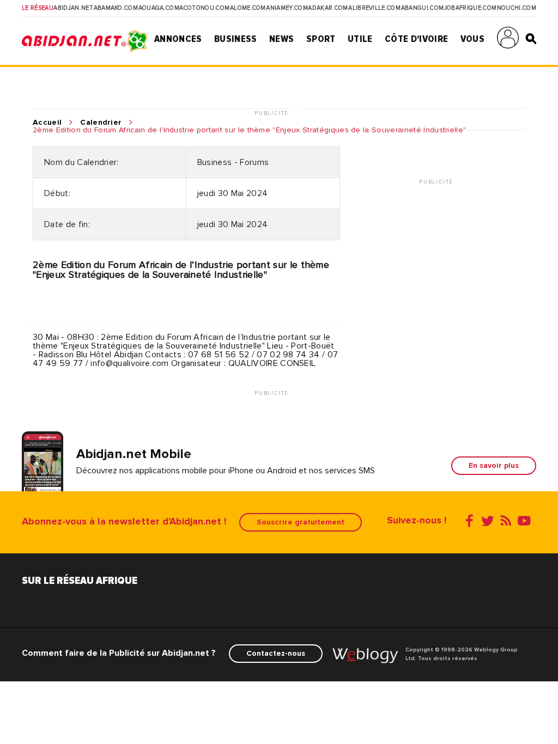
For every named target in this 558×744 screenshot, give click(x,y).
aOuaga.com (158, 8)
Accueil (47, 122)
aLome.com (248, 8)
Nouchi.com (516, 8)
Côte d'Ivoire (416, 39)
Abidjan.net (73, 8)
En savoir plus (494, 465)
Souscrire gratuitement (300, 522)
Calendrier (101, 122)
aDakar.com (328, 8)
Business (235, 39)
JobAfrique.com (470, 8)
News (281, 39)
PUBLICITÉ (272, 114)
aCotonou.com (204, 8)
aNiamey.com (287, 8)
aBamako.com (116, 8)
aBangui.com (422, 8)
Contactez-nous (275, 653)
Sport (321, 39)
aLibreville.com (374, 8)
